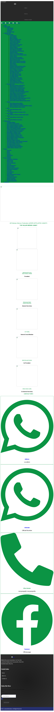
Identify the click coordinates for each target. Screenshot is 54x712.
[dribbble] (7, 702)
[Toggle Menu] (15, 4)
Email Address (4, 694)
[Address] (27, 456)
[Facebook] (27, 646)
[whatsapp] (27, 524)
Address (27, 459)
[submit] (2, 699)
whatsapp (27, 527)
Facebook (27, 649)
